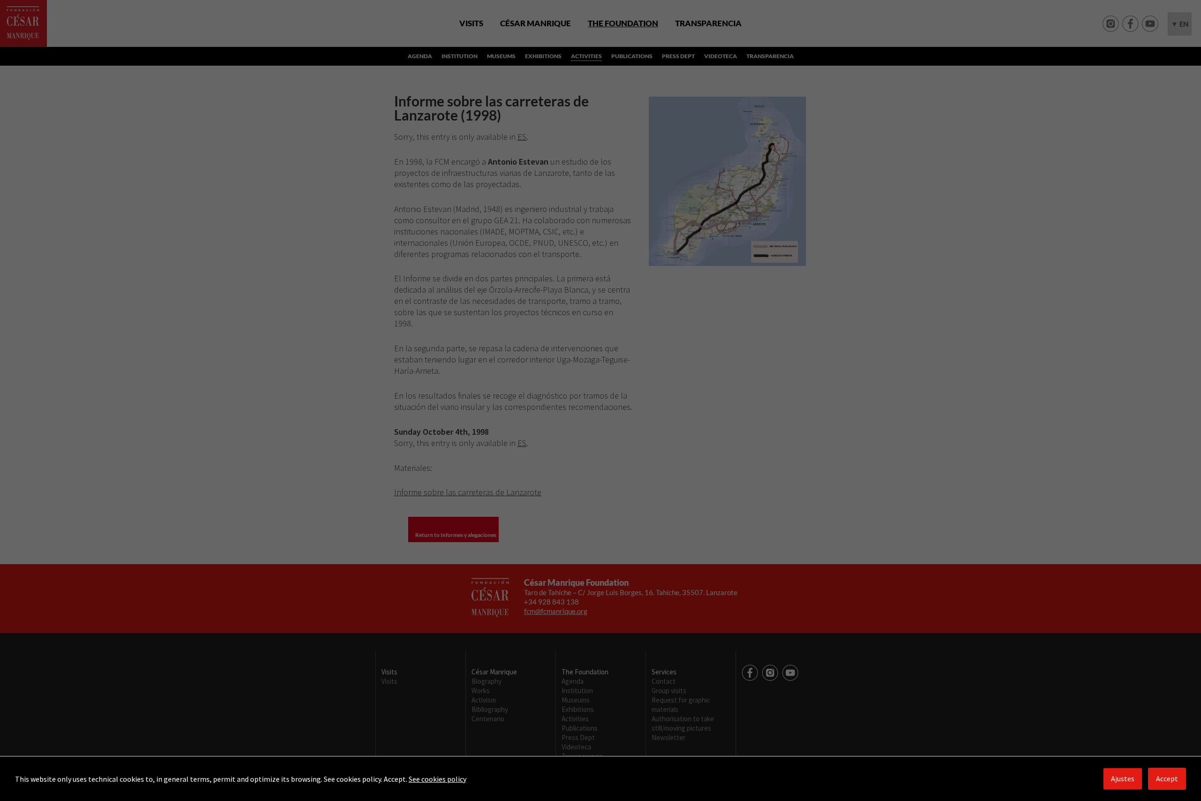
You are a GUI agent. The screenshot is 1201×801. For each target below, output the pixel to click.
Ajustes (1122, 778)
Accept (1167, 778)
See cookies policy (437, 779)
